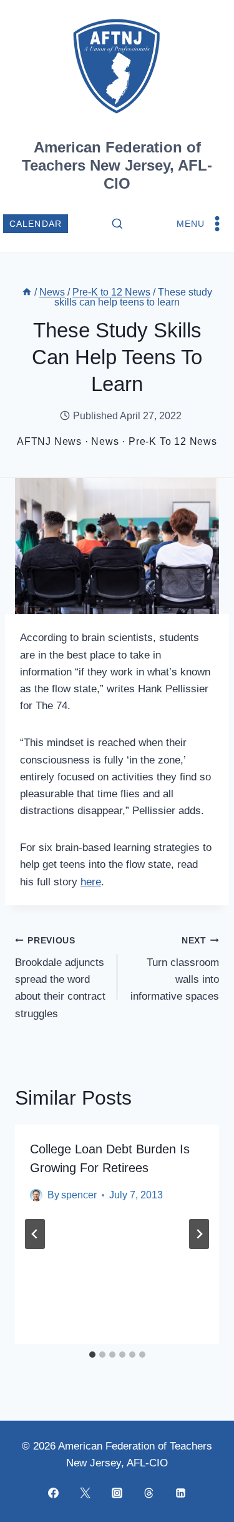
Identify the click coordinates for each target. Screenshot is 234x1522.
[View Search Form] (117, 224)
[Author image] (36, 1195)
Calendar (35, 224)
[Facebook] (53, 1492)
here (90, 882)
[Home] (27, 292)
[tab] (92, 1354)
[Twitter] (85, 1492)
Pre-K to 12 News (173, 441)
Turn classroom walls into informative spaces (174, 969)
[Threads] (149, 1492)
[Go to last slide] (35, 1234)
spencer (79, 1195)
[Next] (199, 1234)
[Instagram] (117, 1492)
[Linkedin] (181, 1492)
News (105, 441)
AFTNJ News (49, 441)
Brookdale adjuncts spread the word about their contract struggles (60, 977)
